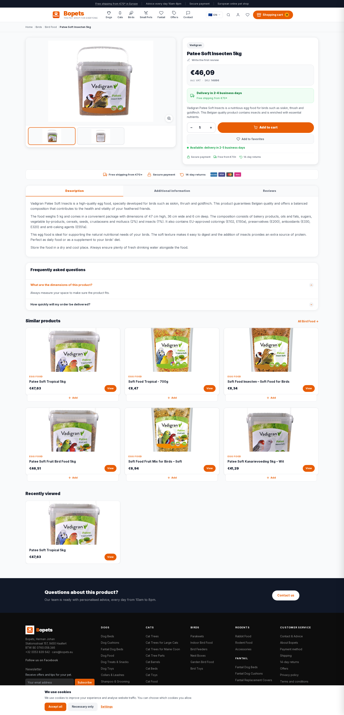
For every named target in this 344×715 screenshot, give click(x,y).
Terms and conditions (294, 681)
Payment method (291, 649)
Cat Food (152, 681)
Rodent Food (243, 642)
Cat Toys (151, 675)
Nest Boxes (198, 655)
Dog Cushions (110, 642)
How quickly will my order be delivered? (60, 304)
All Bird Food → (308, 321)
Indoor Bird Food (202, 642)
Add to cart (268, 127)
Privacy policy (289, 675)
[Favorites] (247, 15)
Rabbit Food (243, 636)
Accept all (55, 706)
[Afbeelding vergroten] (169, 118)
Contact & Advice (291, 636)
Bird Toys (197, 668)
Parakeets (197, 636)
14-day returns (289, 662)
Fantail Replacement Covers (253, 680)
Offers (284, 668)
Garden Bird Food (202, 662)
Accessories (243, 649)
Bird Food (51, 26)
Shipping (286, 655)
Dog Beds (107, 636)
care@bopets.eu (62, 652)
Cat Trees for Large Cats (162, 642)
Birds (39, 26)
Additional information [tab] (172, 190)
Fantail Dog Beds (112, 649)
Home (29, 26)
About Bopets (289, 642)
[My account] (238, 15)
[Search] (228, 15)
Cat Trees (152, 636)
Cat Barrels (153, 662)
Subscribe (85, 682)
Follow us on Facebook (41, 660)
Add (75, 397)
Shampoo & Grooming (115, 681)
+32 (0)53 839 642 (37, 652)
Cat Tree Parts (155, 655)
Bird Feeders (199, 649)
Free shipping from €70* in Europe (116, 3)
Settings (107, 706)
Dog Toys (107, 668)
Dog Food (107, 655)
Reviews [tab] (269, 190)
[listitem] (51, 136)
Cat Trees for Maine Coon (163, 649)
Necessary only (83, 706)
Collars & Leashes (112, 675)
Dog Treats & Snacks (115, 662)
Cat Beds (152, 668)
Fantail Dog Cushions (249, 673)
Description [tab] (74, 190)
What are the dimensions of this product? (61, 285)
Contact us (285, 595)
